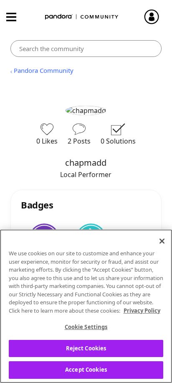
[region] (86, 306)
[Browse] (15, 17)
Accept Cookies (86, 369)
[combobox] (85, 48)
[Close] (162, 241)
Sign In (155, 16)
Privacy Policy (142, 310)
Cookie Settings (86, 327)
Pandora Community (81, 16)
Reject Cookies (86, 348)
